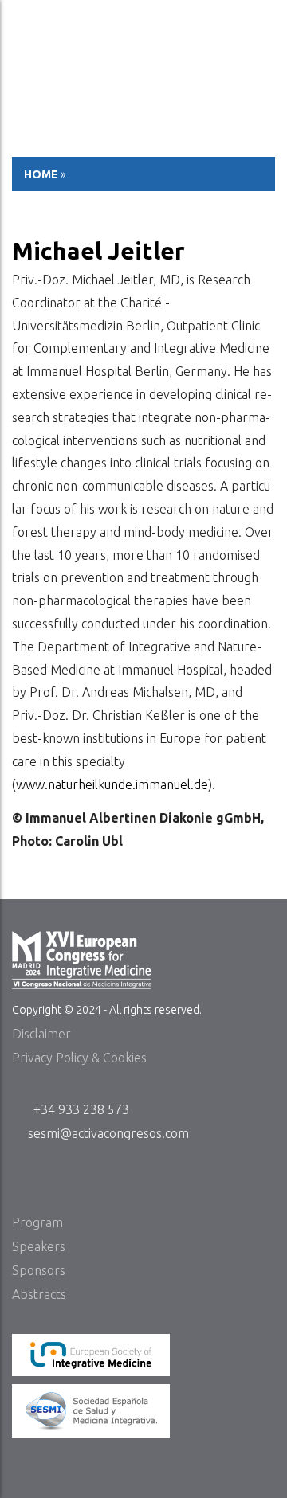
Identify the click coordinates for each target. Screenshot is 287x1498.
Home (41, 174)
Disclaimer (41, 1034)
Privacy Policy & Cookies (79, 1057)
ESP (227, 19)
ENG (261, 19)
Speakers (38, 1246)
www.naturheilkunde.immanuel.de (112, 784)
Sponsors (38, 1270)
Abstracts (39, 1294)
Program (37, 1222)
